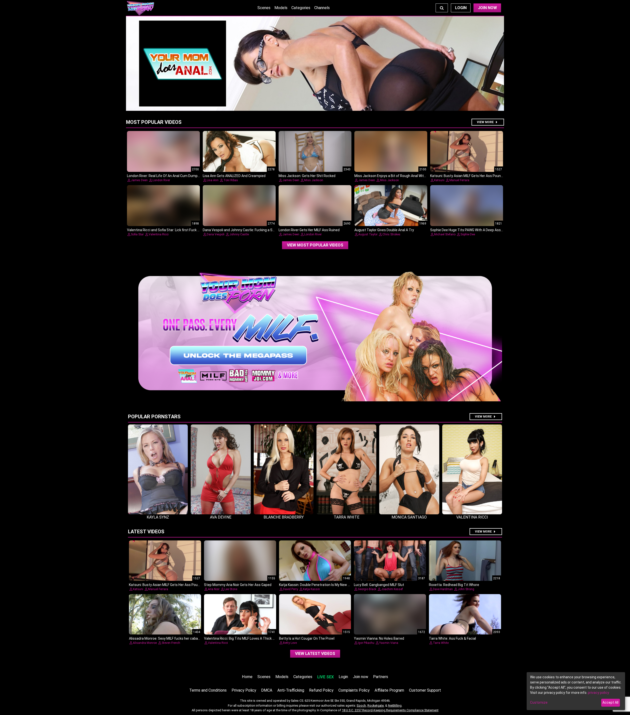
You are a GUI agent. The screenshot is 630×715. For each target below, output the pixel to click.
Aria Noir (214, 589)
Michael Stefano (445, 234)
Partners (380, 676)
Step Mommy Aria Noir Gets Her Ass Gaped (237, 585)
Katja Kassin (311, 589)
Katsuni (439, 180)
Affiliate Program (389, 690)
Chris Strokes (391, 234)
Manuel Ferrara (459, 180)
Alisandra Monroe (145, 643)
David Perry (290, 589)
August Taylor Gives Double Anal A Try (384, 230)
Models (280, 7)
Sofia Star (137, 234)
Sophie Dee (467, 234)
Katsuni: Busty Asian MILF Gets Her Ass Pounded (468, 176)
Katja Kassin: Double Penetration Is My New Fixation (319, 585)
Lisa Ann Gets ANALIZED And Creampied (234, 176)
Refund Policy (321, 690)
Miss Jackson (313, 180)
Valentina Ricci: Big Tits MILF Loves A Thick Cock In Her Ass (250, 638)
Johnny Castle (239, 234)
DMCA (266, 690)
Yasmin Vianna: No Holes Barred (379, 638)
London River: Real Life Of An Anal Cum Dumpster (165, 176)
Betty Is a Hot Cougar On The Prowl (306, 638)
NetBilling (395, 705)
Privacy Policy (244, 690)
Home (247, 676)
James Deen (139, 180)
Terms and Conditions (208, 690)
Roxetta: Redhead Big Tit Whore (454, 585)
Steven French (171, 643)
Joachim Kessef (392, 589)
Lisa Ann (213, 180)
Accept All (610, 702)
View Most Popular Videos (315, 245)
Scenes (263, 7)
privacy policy (598, 693)
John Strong (466, 589)
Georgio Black (367, 589)
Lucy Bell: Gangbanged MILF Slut (379, 585)
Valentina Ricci (159, 234)
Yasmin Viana (388, 643)
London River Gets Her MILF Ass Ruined (309, 230)
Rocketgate (375, 705)
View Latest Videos (315, 653)
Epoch (361, 705)
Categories (300, 7)
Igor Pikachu (366, 643)
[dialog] (576, 691)
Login (461, 7)
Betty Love (290, 643)
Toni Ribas (230, 180)
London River (161, 180)
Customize (539, 702)
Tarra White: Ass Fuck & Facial (452, 638)
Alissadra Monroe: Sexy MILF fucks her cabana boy (168, 638)
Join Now (487, 7)
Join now (360, 676)
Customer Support (425, 690)
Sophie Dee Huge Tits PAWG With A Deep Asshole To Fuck (475, 230)
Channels (322, 7)
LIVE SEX (325, 677)
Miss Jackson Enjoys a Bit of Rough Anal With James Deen (400, 176)
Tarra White (441, 643)
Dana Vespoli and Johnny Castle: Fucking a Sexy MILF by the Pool (253, 230)
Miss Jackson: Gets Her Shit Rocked (307, 176)
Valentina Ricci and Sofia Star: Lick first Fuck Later (166, 230)
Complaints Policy (354, 690)
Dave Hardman (443, 589)
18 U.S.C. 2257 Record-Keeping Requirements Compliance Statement (390, 710)
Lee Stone (230, 589)
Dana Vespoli (215, 234)
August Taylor (368, 234)
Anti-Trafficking (290, 690)
